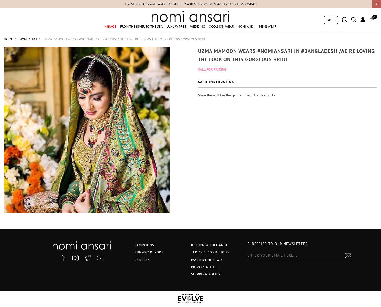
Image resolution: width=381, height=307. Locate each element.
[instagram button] (75, 258)
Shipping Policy (206, 274)
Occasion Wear (221, 26)
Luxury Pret (176, 26)
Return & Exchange (209, 245)
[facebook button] (63, 258)
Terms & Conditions (210, 252)
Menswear (268, 26)
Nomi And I (246, 26)
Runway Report (149, 252)
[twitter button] (88, 258)
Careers (142, 260)
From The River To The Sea (141, 26)
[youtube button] (100, 258)
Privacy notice (204, 267)
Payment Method (206, 260)
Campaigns (144, 245)
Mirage (110, 26)
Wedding (197, 26)
